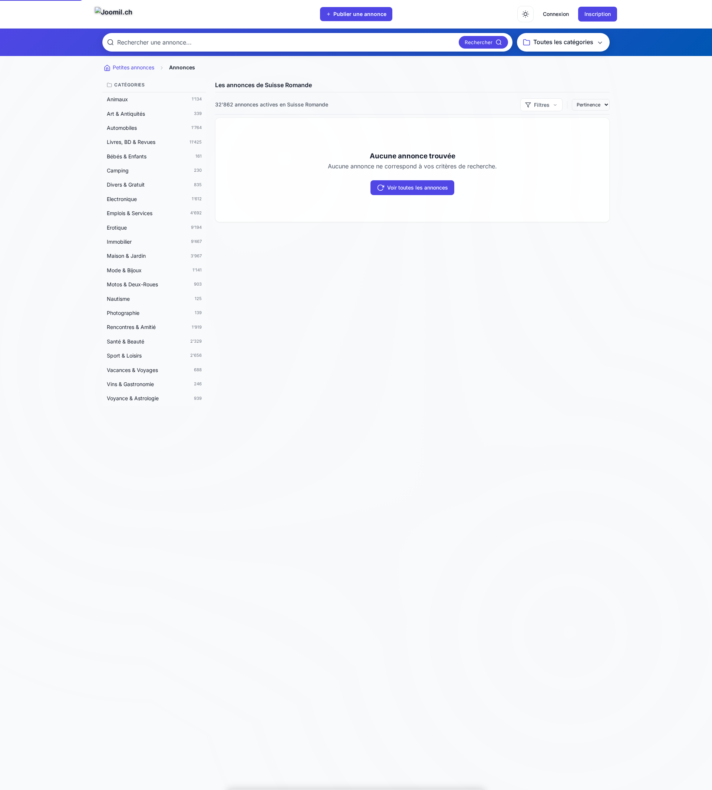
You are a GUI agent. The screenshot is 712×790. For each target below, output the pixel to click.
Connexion (556, 14)
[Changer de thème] (525, 14)
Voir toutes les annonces (417, 187)
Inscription (597, 14)
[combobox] (286, 42)
